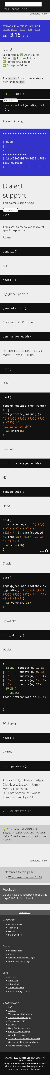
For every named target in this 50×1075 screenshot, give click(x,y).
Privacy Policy (14, 984)
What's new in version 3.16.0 (25, 877)
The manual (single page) (20, 1014)
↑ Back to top (25, 912)
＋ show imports (10, 100)
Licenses (12, 977)
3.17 (5, 35)
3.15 (25, 35)
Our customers (15, 924)
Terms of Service (16, 987)
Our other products (17, 1035)
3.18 (37, 29)
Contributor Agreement (19, 991)
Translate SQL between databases (24, 1038)
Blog (24, 9)
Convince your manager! (19, 1031)
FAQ (10, 1007)
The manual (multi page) (19, 1017)
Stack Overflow (15, 934)
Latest (6, 29)
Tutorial (12, 1010)
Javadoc (12, 1024)
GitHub (11, 931)
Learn (6, 9)
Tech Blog (13, 927)
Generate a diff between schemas (23, 1042)
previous (35, 13)
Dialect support (14, 190)
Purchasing (13, 980)
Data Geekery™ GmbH (31, 1057)
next (44, 13)
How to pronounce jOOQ (19, 1045)
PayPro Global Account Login (21, 957)
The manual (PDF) (16, 1021)
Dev (30, 26)
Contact (12, 954)
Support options (15, 950)
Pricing (15, 9)
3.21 (14, 29)
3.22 (36, 26)
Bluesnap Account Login (19, 961)
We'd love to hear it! (22, 898)
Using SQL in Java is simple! (20, 1028)
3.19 (30, 29)
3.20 (22, 29)
